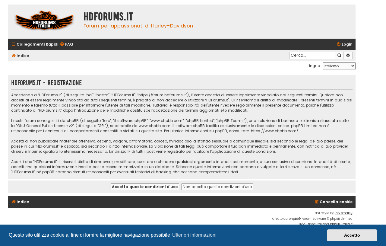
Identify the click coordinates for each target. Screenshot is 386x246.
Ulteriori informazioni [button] (194, 235)
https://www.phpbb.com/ (274, 130)
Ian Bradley (344, 213)
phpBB (294, 218)
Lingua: (314, 65)
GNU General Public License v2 (45, 125)
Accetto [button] (352, 235)
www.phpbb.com (154, 125)
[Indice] (44, 21)
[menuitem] (66, 44)
